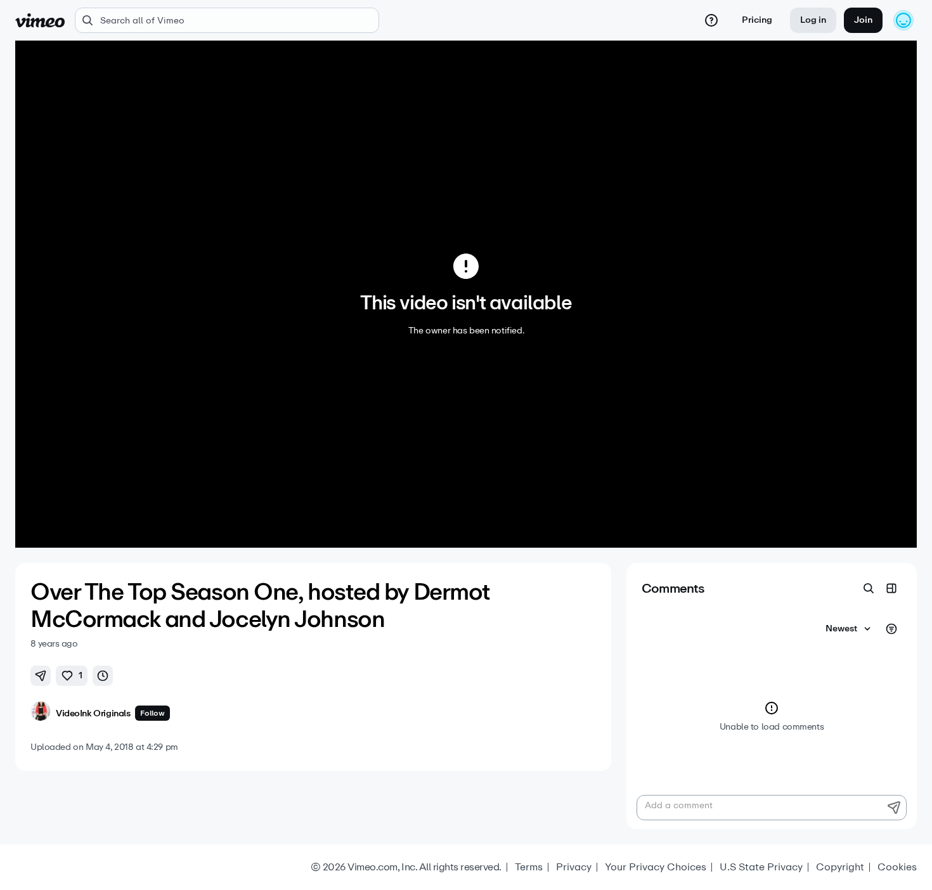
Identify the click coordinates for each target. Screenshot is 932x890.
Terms (529, 867)
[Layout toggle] (891, 588)
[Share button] (40, 676)
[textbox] (771, 808)
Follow (152, 713)
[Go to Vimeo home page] (40, 20)
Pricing (757, 20)
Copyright (840, 867)
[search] (227, 20)
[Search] (868, 588)
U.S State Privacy (761, 867)
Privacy (574, 867)
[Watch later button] (103, 676)
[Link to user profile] (40, 713)
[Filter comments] (891, 629)
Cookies (897, 867)
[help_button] (711, 20)
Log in (813, 20)
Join (863, 20)
